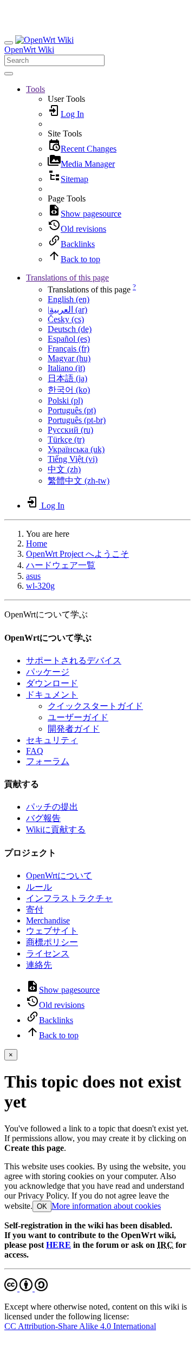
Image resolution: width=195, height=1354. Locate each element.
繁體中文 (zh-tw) (78, 480)
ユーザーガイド (78, 717)
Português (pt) (72, 410)
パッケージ (47, 671)
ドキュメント (52, 694)
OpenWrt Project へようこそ (77, 553)
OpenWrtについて (59, 875)
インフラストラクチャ (69, 898)
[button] (35, 89)
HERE (58, 1244)
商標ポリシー (52, 942)
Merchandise (48, 920)
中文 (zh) (64, 469)
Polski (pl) (65, 400)
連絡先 (39, 964)
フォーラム (47, 761)
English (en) (68, 299)
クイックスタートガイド (95, 706)
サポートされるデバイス (73, 660)
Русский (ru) (70, 429)
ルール (39, 886)
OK (42, 1206)
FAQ (34, 751)
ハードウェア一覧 (60, 565)
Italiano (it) (66, 368)
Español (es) (69, 338)
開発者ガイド (74, 728)
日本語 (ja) (67, 378)
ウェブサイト (52, 930)
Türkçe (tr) (66, 439)
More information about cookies (106, 1205)
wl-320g (40, 585)
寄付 (34, 909)
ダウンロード (52, 683)
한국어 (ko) (69, 389)
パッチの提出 (52, 806)
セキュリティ (52, 740)
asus (33, 576)
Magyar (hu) (69, 358)
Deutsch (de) (70, 329)
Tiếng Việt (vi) (73, 459)
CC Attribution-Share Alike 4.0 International (80, 1326)
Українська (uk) (76, 449)
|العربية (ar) (67, 309)
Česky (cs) (66, 319)
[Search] (8, 73)
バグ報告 (43, 818)
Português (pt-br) (77, 420)
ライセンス (47, 953)
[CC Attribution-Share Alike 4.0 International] (26, 1288)
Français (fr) (68, 348)
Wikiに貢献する (56, 829)
